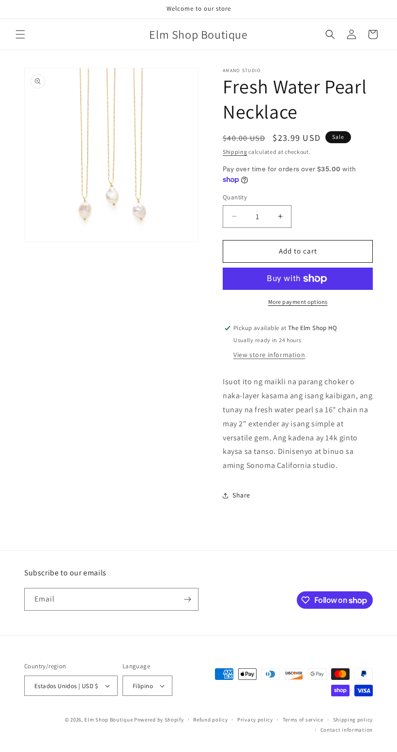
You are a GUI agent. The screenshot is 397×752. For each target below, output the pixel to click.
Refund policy (210, 719)
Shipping (235, 151)
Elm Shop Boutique (108, 719)
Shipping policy (353, 719)
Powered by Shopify (159, 719)
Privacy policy (255, 719)
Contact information (347, 729)
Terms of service (303, 719)
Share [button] (241, 495)
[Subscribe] (187, 599)
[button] (20, 34)
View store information (269, 354)
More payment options (298, 301)
